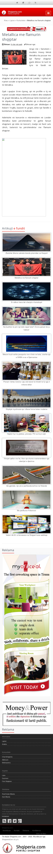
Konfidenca (36, 830)
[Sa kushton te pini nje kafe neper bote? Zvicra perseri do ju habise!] (26, 316)
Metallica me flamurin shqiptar (26, 277)
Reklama (26, 830)
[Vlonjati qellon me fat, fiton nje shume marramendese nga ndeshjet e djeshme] (26, 447)
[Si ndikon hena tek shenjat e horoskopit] (26, 291)
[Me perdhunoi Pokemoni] (26, 499)
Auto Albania (6, 797)
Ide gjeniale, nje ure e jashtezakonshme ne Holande (26, 486)
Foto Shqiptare (7, 781)
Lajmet (4, 741)
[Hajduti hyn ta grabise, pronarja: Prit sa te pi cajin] (26, 423)
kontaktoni (5, 816)
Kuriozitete (21, 20)
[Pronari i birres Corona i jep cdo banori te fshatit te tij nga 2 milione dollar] (26, 370)
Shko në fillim (41, 833)
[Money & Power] (25, 713)
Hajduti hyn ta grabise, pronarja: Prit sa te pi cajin (26, 434)
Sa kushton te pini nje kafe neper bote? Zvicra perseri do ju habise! (26, 328)
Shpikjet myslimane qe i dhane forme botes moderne (26, 409)
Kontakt (16, 830)
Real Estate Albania (8, 794)
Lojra (3, 775)
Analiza (4, 744)
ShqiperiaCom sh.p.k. (10, 839)
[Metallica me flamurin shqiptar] (26, 266)
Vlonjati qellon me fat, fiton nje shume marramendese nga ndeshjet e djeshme (26, 460)
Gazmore (5, 778)
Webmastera (6, 762)
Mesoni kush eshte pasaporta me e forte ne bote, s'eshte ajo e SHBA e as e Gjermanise (26, 355)
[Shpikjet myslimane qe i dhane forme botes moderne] (26, 398)
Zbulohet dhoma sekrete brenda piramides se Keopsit (27, 253)
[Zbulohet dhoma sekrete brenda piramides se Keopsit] (26, 242)
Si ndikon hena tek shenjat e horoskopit (26, 302)
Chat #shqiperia (7, 757)
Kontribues (7, 830)
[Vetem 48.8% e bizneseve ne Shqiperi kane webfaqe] (26, 524)
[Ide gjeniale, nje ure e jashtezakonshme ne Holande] (26, 475)
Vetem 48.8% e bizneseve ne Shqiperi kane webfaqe (26, 535)
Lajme (12, 20)
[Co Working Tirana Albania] (25, 625)
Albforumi (5, 760)
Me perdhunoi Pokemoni (26, 510)
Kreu (6, 20)
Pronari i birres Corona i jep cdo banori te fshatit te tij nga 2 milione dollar (26, 383)
